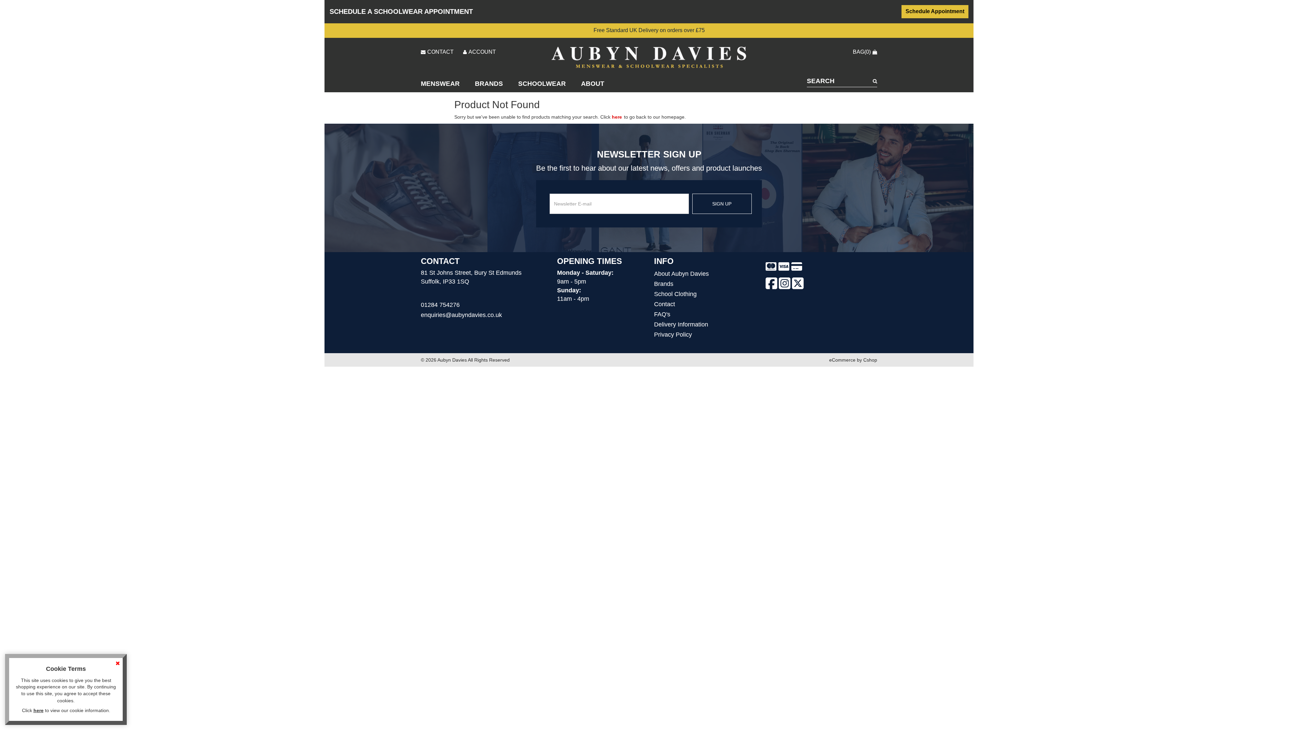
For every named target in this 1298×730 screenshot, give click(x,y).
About (592, 83)
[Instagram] (785, 284)
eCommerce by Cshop (853, 360)
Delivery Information (681, 324)
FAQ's (662, 314)
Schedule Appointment (935, 11)
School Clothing (675, 294)
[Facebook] (771, 284)
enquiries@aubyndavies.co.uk (461, 315)
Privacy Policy (673, 334)
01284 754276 (440, 304)
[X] (798, 284)
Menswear (440, 83)
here (617, 117)
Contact (664, 304)
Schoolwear (542, 83)
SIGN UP (721, 203)
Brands (489, 83)
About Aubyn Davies (681, 273)
